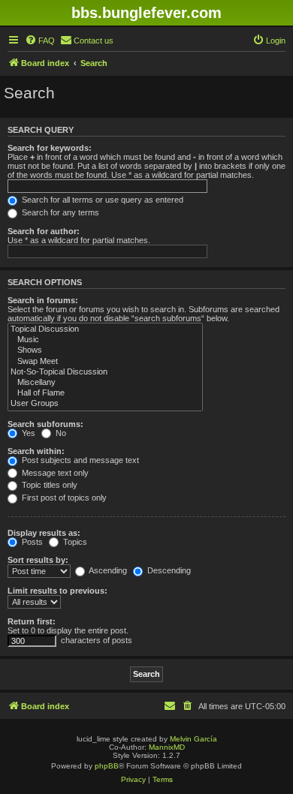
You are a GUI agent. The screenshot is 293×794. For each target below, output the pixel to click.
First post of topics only (63, 497)
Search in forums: (43, 300)
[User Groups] (105, 404)
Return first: (32, 621)
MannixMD (167, 747)
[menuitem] (40, 41)
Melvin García (193, 739)
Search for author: (44, 231)
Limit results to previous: (57, 590)
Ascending (107, 570)
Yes (27, 433)
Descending (168, 570)
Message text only (54, 472)
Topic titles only (48, 484)
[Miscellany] (105, 382)
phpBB (107, 766)
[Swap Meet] (105, 361)
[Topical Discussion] (105, 329)
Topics (74, 541)
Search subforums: (45, 424)
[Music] (105, 340)
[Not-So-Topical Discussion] (105, 372)
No (59, 433)
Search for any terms (59, 212)
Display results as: (44, 532)
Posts (31, 541)
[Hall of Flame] (105, 393)
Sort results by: (38, 559)
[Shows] (105, 350)
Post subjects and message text (79, 460)
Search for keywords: (50, 147)
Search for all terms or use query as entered (101, 199)
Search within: (36, 451)
